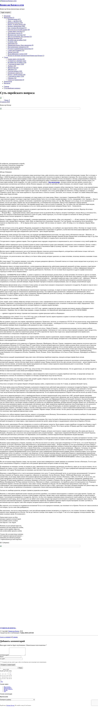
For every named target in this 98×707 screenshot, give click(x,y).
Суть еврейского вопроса (12, 88)
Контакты (7, 83)
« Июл (1, 681)
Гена (5, 691)
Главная (6, 86)
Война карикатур (8, 687)
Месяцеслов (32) (13, 67)
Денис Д (7, 100)
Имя (1, 657)
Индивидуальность (8, 689)
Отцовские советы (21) (15, 73)
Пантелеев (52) (12, 43)
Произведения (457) (14, 19)
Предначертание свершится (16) (18, 47)
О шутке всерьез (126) (15, 71)
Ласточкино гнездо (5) (15, 33)
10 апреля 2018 (5, 102)
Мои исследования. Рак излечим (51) (20, 36)
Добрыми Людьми (10, 705)
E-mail (2, 659)
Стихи (6, 57)
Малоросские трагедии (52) (17, 35)
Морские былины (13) (15, 38)
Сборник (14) (12, 78)
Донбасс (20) (12, 66)
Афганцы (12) (12, 69)
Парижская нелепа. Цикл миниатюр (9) (20, 45)
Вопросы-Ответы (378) (15, 23)
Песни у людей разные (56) (16, 74)
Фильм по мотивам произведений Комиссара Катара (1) (26, 55)
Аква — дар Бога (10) (15, 21)
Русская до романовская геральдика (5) (20, 48)
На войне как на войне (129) (17, 62)
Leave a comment (5, 637)
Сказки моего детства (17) (16, 31)
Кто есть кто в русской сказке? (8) (19, 29)
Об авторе (7, 16)
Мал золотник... (7, 686)
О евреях (15, 637)
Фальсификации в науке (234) (17, 54)
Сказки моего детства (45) (16, 59)
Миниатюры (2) (9, 17)
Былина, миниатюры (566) (16, 26)
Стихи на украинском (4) (16, 80)
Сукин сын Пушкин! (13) (16, 50)
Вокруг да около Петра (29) (17, 24)
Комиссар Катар (13, 631)
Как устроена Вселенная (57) (17, 28)
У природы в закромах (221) (17, 61)
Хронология (8, 81)
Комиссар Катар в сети (12, 5)
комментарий (4, 655)
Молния (5, 690)
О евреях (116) (12, 42)
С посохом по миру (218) (16, 64)
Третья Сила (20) (13, 52)
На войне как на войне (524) (17, 40)
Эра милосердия (54, 182)
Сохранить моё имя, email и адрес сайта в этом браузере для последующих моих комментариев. (24, 662)
